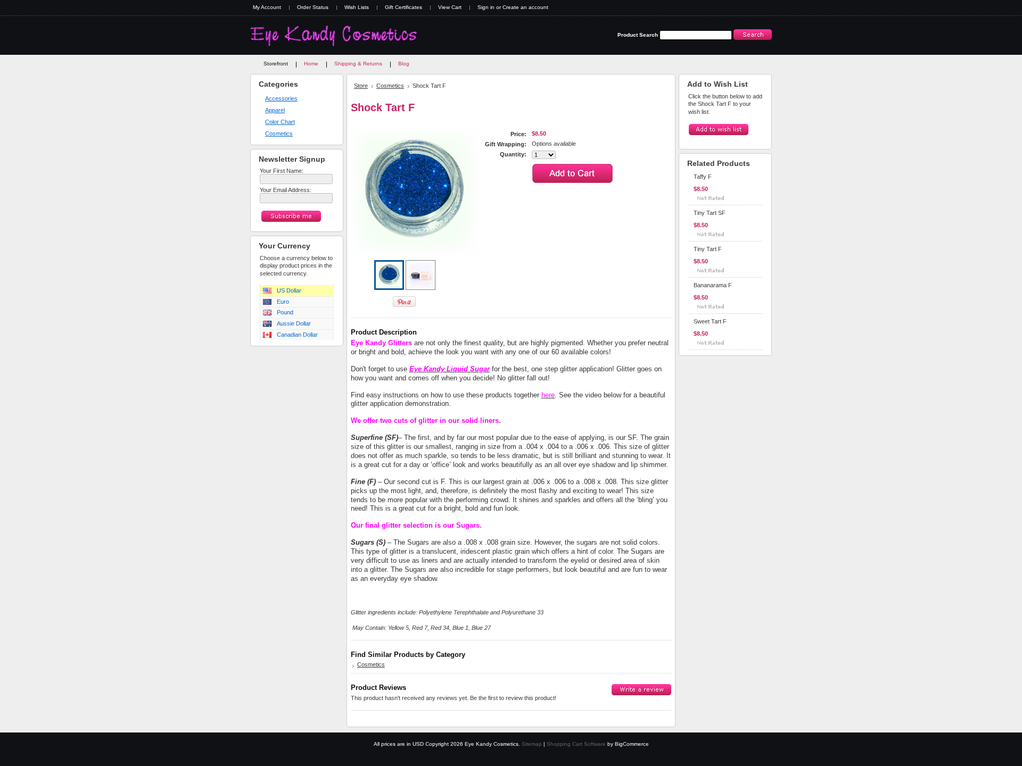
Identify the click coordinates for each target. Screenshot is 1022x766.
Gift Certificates (403, 7)
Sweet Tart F (710, 321)
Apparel (275, 110)
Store (361, 85)
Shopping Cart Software (576, 744)
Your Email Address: (285, 190)
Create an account (525, 7)
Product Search (637, 35)
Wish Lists (356, 7)
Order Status (312, 7)
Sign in (485, 7)
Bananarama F (713, 285)
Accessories (281, 98)
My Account (267, 7)
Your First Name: (281, 171)
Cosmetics (279, 133)
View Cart (449, 7)
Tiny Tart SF (710, 213)
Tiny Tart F (708, 249)
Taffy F (703, 176)
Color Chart (280, 122)
